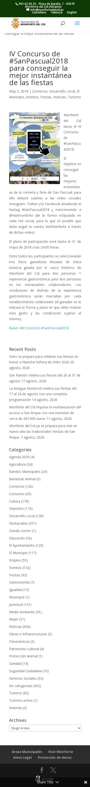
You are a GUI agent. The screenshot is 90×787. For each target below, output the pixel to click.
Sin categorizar (20, 685)
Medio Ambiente (22, 612)
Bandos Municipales (24, 471)
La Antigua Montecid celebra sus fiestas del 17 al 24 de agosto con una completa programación (43, 394)
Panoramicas (19, 641)
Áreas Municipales (27, 751)
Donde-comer (20, 530)
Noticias (59, 97)
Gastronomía (19, 582)
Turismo (74, 97)
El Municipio (18, 552)
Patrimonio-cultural (24, 649)
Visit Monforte (60, 751)
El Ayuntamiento (22, 545)
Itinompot (16, 597)
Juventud (16, 604)
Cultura (14, 501)
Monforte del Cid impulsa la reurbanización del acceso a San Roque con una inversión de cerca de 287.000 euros (45, 413)
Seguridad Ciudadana (25, 671)
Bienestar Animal (22, 479)
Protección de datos (55, 757)
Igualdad (15, 589)
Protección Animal (23, 656)
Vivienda (15, 708)
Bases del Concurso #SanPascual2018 (39, 328)
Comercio (39, 91)
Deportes (16, 508)
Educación (17, 538)
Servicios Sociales (22, 678)
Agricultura (17, 464)
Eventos (32, 97)
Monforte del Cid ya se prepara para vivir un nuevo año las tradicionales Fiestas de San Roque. (43, 431)
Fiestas (45, 97)
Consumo (16, 494)
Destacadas (18, 523)
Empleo (15, 560)
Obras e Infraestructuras (28, 634)
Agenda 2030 (19, 457)
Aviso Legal (22, 757)
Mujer (13, 619)
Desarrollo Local (62, 91)
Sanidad (15, 663)
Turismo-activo (21, 700)
